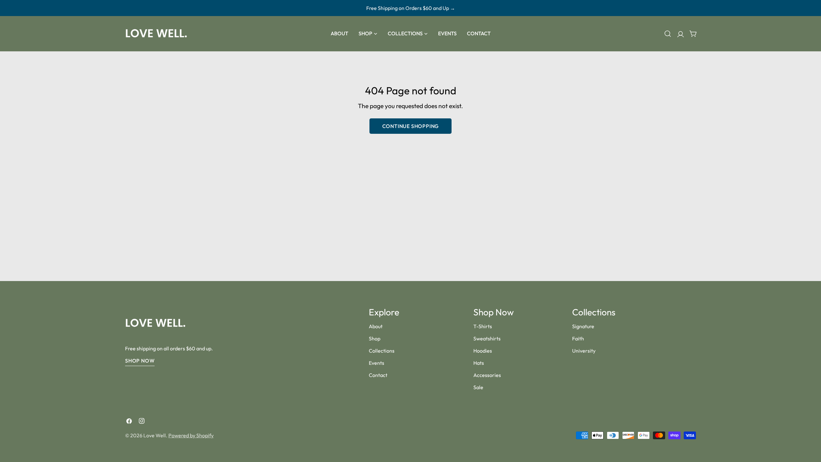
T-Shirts (482, 326)
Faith (578, 338)
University (584, 350)
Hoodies (482, 350)
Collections (381, 350)
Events (376, 363)
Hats (478, 363)
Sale (478, 387)
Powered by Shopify (191, 435)
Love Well (154, 435)
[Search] (667, 33)
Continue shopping (410, 126)
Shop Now (140, 360)
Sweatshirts (487, 338)
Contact (378, 375)
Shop (374, 338)
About (376, 326)
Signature (583, 326)
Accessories (487, 375)
